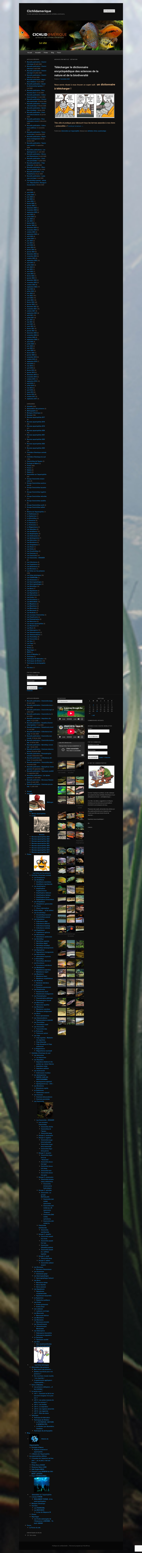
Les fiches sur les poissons (36, 571)
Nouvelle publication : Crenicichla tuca (39, 705)
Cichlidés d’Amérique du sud (36, 457)
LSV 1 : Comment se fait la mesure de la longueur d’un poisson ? (44, 1395)
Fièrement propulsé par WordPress (79, 1546)
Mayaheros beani (41, 976)
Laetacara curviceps (42, 1311)
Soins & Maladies (32, 654)
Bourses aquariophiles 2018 (36, 422)
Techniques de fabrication (35, 659)
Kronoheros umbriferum (44, 965)
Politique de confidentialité (60, 1546)
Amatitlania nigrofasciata (44, 884)
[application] (71, 713)
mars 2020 (30, 350)
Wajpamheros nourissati (44, 1051)
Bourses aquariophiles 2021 (36, 435)
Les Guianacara (32, 580)
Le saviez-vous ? (37, 1391)
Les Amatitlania (32, 531)
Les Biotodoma (32, 542)
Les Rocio (30, 628)
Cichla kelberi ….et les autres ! (44, 910)
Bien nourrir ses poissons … (43, 1369)
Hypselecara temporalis (43, 1296)
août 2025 (30, 214)
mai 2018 (30, 388)
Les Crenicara (31, 553)
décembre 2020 (32, 333)
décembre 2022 (32, 280)
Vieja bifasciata (41, 1042)
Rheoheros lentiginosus (44, 1011)
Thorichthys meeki (42, 1024)
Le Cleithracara (32, 514)
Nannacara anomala (42, 1322)
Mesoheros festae (42, 1282)
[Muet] (79, 719)
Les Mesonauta (32, 608)
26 (97, 711)
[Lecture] (60, 719)
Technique (30, 656)
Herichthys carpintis (42, 941)
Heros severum (41, 1287)
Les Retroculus (32, 621)
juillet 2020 (30, 344)
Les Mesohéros (32, 606)
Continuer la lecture (75, 126)
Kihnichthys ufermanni (43, 961)
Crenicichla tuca (46, 1170)
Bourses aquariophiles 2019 (36, 426)
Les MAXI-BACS (32, 602)
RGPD (29, 652)
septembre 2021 (32, 313)
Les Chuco (30, 547)
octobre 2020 (31, 337)
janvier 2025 (31, 225)
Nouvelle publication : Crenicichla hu (39, 714)
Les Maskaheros (39, 967)
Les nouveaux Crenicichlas (35, 615)
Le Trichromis (31, 525)
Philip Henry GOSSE (38, 1465)
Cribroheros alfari (42, 921)
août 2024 (30, 236)
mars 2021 (30, 326)
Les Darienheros (32, 566)
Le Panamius (31, 520)
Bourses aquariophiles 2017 (36, 417)
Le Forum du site (34, 1527)
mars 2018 (30, 392)
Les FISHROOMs (32, 577)
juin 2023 (30, 267)
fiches (95, 131)
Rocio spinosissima (42, 1016)
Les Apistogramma (33, 538)
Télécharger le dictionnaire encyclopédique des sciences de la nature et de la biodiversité (76, 71)
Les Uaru (30, 641)
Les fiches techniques (34, 575)
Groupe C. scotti (44, 1256)
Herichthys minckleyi (43, 945)
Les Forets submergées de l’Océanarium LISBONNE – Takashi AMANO (43, 1521)
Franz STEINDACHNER (39, 1476)
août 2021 (30, 315)
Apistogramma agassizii (44, 1081)
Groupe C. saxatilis (45, 1234)
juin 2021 (30, 320)
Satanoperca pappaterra (44, 1335)
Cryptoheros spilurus (43, 932)
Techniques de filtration (34, 661)
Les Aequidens (31, 529)
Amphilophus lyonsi (42, 897)
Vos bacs (30, 667)
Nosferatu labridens (42, 983)
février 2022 (30, 302)
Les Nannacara (31, 610)
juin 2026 (30, 197)
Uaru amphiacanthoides (44, 1344)
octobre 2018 (31, 379)
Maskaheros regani (42, 972)
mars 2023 (30, 274)
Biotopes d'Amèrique (33, 413)
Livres (29, 645)
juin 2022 (30, 293)
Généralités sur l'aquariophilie (70, 131)
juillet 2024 (30, 238)
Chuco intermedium (42, 908)
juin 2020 (30, 346)
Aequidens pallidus (42, 1068)
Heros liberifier (41, 1285)
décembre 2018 (32, 374)
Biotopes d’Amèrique (38, 1503)
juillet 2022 (30, 291)
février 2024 (30, 249)
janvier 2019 (31, 372)
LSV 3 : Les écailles (40, 1404)
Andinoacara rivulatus (43, 1073)
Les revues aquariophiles (35, 623)
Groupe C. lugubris (45, 1138)
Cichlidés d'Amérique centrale (36, 452)
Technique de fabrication (42, 1417)
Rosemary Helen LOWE (39, 1467)
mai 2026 (30, 199)
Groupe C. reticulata (45, 1190)
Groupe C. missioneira (46, 1177)
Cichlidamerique (39, 11)
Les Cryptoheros (32, 564)
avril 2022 (30, 298)
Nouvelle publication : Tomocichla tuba (39, 762)
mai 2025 (30, 221)
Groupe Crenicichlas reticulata (36, 496)
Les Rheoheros (32, 626)
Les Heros (30, 588)
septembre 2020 (32, 339)
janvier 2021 (31, 331)
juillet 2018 (30, 385)
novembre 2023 (32, 256)
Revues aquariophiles (39, 813)
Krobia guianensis (42, 1304)
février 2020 (30, 353)
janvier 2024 (31, 252)
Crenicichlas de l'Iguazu (34, 461)
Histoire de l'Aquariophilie (35, 512)
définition (90, 131)
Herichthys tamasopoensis (44, 948)
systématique (102, 131)
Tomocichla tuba (41, 1029)
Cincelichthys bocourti (43, 915)
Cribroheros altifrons (43, 923)
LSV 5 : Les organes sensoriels (44, 1409)
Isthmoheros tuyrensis (43, 956)
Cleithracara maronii (42, 1092)
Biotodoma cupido (42, 1088)
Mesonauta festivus (42, 1315)
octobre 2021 (31, 311)
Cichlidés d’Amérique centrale (41, 875)
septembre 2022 (32, 287)
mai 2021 (30, 322)
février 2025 (30, 223)
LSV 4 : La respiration (41, 1407)
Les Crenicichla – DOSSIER (36, 558)
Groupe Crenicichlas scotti (35, 505)
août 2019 (30, 363)
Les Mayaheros (32, 604)
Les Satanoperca (32, 630)
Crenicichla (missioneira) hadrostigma (47, 1186)
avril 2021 (30, 324)
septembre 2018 (32, 381)
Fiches (46, 52)
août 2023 (30, 263)
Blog (52, 52)
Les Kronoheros (32, 599)
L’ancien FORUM (37, 1497)
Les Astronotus (32, 540)
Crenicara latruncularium (44, 1097)
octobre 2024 (31, 232)
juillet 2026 (30, 195)
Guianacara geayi (41, 1274)
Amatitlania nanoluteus (43, 882)
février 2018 (30, 394)
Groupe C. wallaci (44, 1260)
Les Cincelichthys (32, 551)
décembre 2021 (32, 306)
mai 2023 (30, 269)
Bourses (29, 415)
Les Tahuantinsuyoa (33, 632)
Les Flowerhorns (39, 877)
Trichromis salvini (42, 1033)
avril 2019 (30, 368)
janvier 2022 (31, 304)
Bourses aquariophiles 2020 (36, 430)
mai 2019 (30, 366)
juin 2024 (30, 241)
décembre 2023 (32, 254)
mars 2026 (30, 201)
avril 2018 (30, 390)
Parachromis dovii (42, 992)
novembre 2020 (32, 335)
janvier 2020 (31, 355)
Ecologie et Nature (33, 463)
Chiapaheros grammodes (44, 904)
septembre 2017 (32, 399)
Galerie (29, 470)
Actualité (38, 52)
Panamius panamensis (43, 987)
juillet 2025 (30, 217)
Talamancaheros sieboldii (44, 1020)
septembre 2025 (32, 212)
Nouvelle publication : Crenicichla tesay (39, 701)
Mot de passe (31, 681)
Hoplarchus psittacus (43, 1300)
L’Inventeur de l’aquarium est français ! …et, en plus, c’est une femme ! (43, 1460)
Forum (59, 52)
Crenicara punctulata (43, 1099)
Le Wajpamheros (32, 527)
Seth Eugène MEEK (38, 1469)
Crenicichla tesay (46, 1133)
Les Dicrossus (31, 569)
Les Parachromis (32, 617)
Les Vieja (30, 643)
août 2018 (30, 383)
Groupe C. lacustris (45, 1153)
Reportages (30, 650)
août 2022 (30, 289)
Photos (29, 648)
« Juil (93, 715)
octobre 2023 (31, 258)
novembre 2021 (32, 309)
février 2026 (30, 203)
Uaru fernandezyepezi (43, 1346)
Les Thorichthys (32, 637)
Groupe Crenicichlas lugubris (36, 492)
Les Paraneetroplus (33, 619)
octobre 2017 (31, 396)
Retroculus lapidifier (42, 1005)
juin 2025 (30, 219)
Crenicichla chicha (47, 1127)
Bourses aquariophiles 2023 (36, 444)
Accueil (29, 52)
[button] (61, 768)
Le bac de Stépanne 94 (43, 1512)
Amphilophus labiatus (43, 895)
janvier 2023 (31, 278)
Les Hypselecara (32, 591)
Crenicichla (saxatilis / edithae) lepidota (47, 1252)
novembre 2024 (32, 230)
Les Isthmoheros (32, 595)
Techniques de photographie (36, 663)
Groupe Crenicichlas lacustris (36, 487)
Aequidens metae (41, 1066)
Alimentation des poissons (35, 408)
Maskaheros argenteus (43, 970)
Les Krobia (30, 597)
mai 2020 (30, 348)
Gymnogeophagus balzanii (45, 1278)
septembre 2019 (32, 361)
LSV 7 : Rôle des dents (41, 1413)
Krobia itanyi (40, 1307)
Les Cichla (30, 549)
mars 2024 (30, 247)
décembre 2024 (32, 227)
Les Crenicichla (32, 555)
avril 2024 (30, 245)
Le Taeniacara (31, 523)
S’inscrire (30, 690)
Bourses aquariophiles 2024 (36, 448)
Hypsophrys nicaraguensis (44, 952)
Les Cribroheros (32, 562)
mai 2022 (30, 295)
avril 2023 (30, 271)
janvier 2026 (31, 205)
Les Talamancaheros (33, 634)
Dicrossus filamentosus (43, 1269)
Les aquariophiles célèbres (38, 1456)
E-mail (90, 728)
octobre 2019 (31, 359)
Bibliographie (31, 411)
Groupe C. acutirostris (46, 1135)
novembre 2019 (32, 357)
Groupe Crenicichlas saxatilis (36, 501)
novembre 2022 (32, 282)
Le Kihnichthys (32, 518)
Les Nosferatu (31, 612)
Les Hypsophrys (32, 593)
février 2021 (30, 328)
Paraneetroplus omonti (43, 1000)
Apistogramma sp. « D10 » (44, 1084)
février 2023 (30, 276)
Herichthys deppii (42, 943)
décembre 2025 (32, 208)
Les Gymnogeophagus (34, 582)
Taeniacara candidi (42, 1339)
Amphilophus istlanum (43, 893)
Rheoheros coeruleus (43, 1009)
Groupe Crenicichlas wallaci (36, 507)
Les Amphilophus (32, 534)
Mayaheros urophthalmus (44, 978)
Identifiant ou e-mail (32, 675)
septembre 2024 (32, 234)
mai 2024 (30, 243)
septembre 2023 (32, 260)
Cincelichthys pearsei (43, 917)
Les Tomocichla (32, 639)
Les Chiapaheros (32, 545)
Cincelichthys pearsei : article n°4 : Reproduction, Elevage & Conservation (36, 182)
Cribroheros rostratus (43, 928)
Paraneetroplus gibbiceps (44, 998)
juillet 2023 (30, 265)
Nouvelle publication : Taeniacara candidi (40, 771)
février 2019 (30, 370)
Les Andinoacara (32, 536)
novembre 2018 (32, 377)
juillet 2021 (30, 317)
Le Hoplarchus (31, 516)
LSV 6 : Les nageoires (41, 1411)
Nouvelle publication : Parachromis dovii (40, 727)
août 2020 (30, 342)
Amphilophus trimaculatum (45, 899)
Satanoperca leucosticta (44, 1333)
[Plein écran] (82, 719)
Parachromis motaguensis (44, 994)
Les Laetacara (38, 1309)
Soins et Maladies (37, 1385)
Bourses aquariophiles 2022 (36, 439)
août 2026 (30, 192)
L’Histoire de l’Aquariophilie (40, 1454)
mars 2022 (30, 300)
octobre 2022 (31, 285)
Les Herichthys (31, 586)
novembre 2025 (32, 210)
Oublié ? (40, 688)
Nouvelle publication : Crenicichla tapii (39, 710)
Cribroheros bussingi (43, 926)
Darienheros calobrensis (44, 937)
